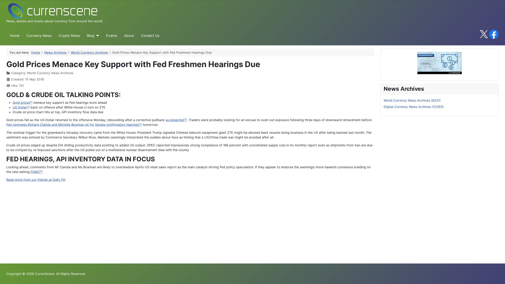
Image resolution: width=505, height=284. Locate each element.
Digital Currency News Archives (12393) (414, 107)
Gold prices (21, 103)
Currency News (39, 36)
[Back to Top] (498, 277)
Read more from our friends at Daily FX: (36, 180)
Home (15, 36)
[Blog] (96, 35)
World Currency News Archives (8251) (412, 100)
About (129, 36)
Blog (90, 36)
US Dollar (20, 107)
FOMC (35, 172)
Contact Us (150, 36)
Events (111, 36)
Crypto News (69, 36)
